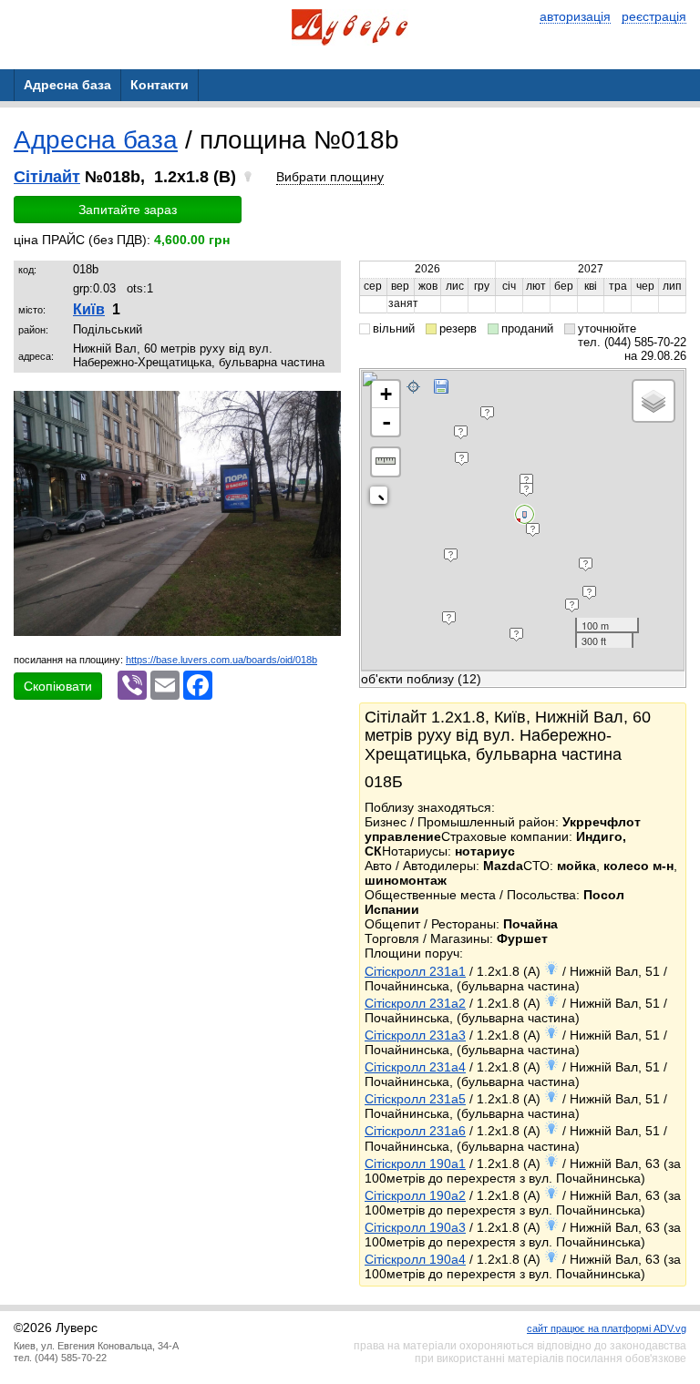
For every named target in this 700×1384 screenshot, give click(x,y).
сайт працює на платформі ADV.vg (606, 1328)
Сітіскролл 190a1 (415, 1163)
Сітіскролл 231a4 (415, 1067)
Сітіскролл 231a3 (415, 1035)
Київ (89, 309)
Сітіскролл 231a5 (415, 1099)
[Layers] (653, 401)
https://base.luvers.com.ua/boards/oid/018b (221, 659)
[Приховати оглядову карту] (382, 498)
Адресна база (96, 140)
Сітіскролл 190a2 (415, 1195)
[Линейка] (385, 462)
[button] (324, 407)
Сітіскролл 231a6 (415, 1130)
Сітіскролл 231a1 (415, 971)
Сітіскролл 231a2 (415, 1003)
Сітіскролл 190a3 (415, 1227)
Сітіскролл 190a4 (415, 1259)
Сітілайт (47, 177)
